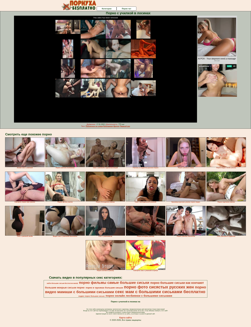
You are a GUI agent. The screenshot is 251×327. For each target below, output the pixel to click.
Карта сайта (125, 318)
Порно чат (126, 9)
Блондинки (108, 126)
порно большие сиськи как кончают (177, 282)
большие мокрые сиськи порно (65, 287)
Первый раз (125, 126)
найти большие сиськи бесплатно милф (62, 283)
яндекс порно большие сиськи (91, 296)
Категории (107, 9)
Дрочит (116, 126)
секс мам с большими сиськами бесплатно (160, 291)
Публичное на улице (94, 126)
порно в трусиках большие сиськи (104, 287)
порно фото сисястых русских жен (159, 287)
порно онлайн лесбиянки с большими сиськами (139, 295)
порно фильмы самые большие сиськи (114, 283)
